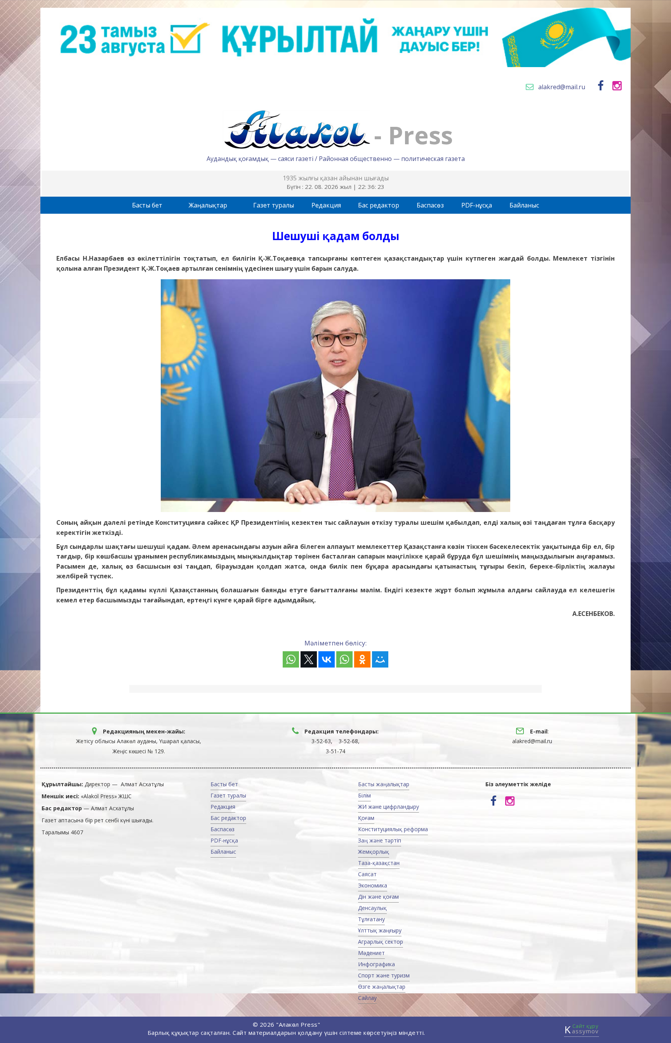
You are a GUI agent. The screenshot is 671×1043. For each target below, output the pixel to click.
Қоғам (366, 818)
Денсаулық (372, 908)
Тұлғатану (371, 919)
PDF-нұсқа (476, 205)
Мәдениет (371, 953)
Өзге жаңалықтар (381, 986)
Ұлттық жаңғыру (380, 930)
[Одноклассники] (362, 659)
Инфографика (376, 964)
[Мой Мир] (380, 659)
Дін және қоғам (378, 896)
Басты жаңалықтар (383, 784)
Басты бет (147, 205)
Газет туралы (273, 205)
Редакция (326, 205)
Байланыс (524, 205)
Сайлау (367, 997)
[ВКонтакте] (326, 659)
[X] (309, 659)
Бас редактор (378, 205)
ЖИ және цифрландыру (388, 806)
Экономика (372, 885)
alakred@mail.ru (561, 87)
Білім (364, 795)
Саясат (367, 874)
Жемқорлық (373, 851)
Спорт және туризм (384, 975)
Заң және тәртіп (379, 840)
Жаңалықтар (208, 205)
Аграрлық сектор (380, 941)
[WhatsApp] (291, 659)
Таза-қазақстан (379, 863)
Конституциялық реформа (393, 829)
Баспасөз (430, 205)
